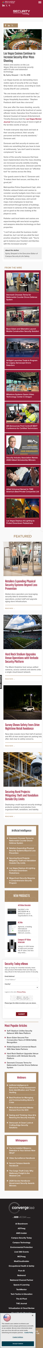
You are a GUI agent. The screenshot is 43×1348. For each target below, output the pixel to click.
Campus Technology (21, 1242)
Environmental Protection (21, 1247)
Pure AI (21, 1270)
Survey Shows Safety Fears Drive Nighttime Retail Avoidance (22, 727)
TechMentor (21, 1289)
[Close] (32, 1315)
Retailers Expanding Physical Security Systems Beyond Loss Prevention (21, 585)
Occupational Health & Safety (21, 1266)
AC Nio (20, 922)
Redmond (21, 1275)
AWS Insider (21, 1233)
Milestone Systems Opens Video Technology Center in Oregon (20, 395)
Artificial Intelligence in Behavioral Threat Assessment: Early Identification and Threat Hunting (22, 1089)
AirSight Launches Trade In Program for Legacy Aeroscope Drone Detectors (21, 362)
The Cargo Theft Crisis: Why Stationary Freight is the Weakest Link (21, 1173)
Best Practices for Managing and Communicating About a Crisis (21, 1100)
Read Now (9, 608)
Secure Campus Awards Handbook (19, 1164)
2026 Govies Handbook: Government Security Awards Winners (21, 1183)
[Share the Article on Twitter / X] (12, 25)
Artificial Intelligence (21, 830)
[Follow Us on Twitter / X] (7, 6)
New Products (21, 896)
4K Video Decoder (24, 905)
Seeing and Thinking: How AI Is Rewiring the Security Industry (22, 1116)
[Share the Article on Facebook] (5, 25)
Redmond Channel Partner (21, 1280)
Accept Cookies (18, 1344)
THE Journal (21, 1303)
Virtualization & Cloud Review (21, 1308)
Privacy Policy (21, 992)
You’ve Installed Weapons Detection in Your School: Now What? (22, 1150)
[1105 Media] (21, 1217)
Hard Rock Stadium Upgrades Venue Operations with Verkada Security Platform (21, 658)
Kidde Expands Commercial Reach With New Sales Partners (21, 1048)
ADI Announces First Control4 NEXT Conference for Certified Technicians (22, 427)
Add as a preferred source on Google (10, 2)
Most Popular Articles (16, 1025)
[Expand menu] (40, 2)
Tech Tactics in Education (21, 1294)
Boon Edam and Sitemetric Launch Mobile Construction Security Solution (22, 330)
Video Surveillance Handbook (22, 1158)
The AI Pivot (21, 1299)
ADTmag (21, 1228)
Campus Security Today (21, 1238)
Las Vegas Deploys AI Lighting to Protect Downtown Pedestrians (20, 522)
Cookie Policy (28, 1333)
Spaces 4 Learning (21, 1285)
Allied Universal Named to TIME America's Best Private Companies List (22, 490)
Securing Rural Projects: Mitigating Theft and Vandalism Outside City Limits (21, 795)
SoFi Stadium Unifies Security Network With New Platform (19, 1032)
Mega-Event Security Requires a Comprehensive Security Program (22, 880)
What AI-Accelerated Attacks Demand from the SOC (21, 1108)
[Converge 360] (21, 1208)
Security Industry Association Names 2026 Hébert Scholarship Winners (22, 458)
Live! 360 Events (21, 1252)
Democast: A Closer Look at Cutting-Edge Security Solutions (21, 1125)
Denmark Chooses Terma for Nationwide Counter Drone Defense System (21, 297)
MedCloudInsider (21, 1261)
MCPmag (21, 1256)
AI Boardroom (21, 1224)
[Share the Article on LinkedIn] (8, 25)
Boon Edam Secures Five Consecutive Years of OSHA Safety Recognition (22, 1040)
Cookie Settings (18, 1337)
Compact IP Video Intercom (24, 941)
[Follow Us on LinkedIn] (3, 6)
